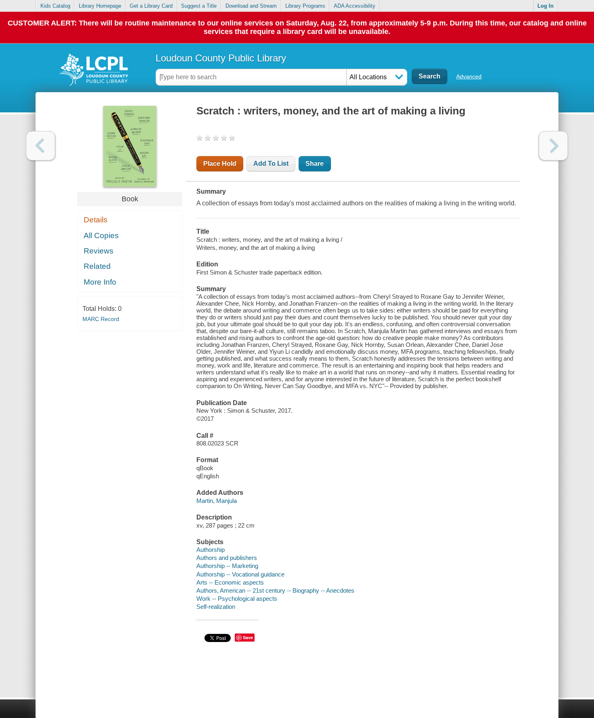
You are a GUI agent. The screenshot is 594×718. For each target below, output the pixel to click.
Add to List (271, 163)
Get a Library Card (151, 6)
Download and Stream (251, 6)
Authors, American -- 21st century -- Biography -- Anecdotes (275, 590)
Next (553, 145)
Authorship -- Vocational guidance (240, 574)
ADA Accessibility (354, 6)
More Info (100, 282)
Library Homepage (100, 6)
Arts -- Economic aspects (230, 582)
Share (314, 163)
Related (97, 266)
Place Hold (219, 163)
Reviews (99, 251)
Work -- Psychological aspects (236, 598)
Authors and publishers (226, 557)
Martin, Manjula (216, 500)
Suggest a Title (199, 6)
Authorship (210, 549)
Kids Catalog (55, 6)
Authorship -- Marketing (227, 565)
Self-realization (215, 606)
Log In (545, 6)
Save (248, 637)
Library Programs (305, 6)
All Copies (101, 235)
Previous (40, 145)
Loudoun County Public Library (221, 58)
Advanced (469, 76)
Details (95, 219)
